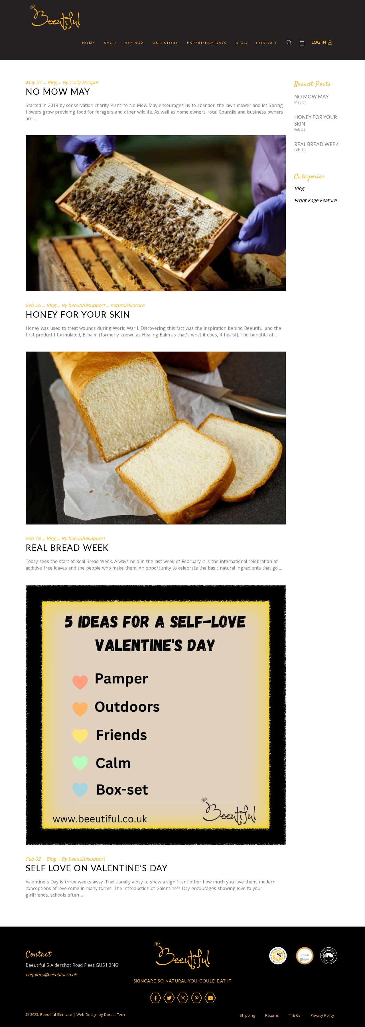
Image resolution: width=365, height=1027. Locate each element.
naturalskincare (127, 306)
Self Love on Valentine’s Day (97, 868)
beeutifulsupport (86, 306)
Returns (272, 1016)
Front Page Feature (315, 201)
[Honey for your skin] (156, 213)
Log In (318, 42)
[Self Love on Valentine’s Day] (156, 715)
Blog (52, 83)
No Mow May (58, 92)
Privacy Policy (322, 1016)
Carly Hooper (83, 83)
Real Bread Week (67, 548)
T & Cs (294, 1016)
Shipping (247, 1016)
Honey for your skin (78, 315)
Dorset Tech (114, 1015)
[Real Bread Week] (156, 438)
